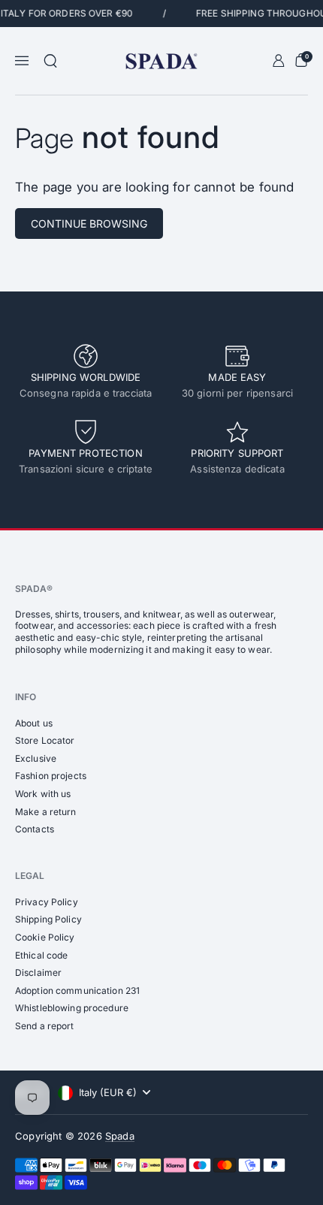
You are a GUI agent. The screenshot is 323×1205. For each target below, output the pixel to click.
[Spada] (161, 61)
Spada (119, 1136)
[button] (50, 61)
